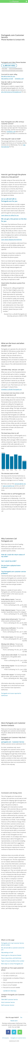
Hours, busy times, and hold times (11, 958)
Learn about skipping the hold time (11, 239)
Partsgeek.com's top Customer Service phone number (12, 944)
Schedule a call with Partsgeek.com (11, 389)
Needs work (13, 1021)
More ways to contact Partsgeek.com (12, 964)
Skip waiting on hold (7, 78)
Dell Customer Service (7, 1005)
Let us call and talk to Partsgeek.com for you (9, 200)
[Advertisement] (14, 106)
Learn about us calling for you (10, 215)
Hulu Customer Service (8, 1002)
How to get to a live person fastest (11, 955)
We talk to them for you (8, 76)
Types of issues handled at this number (12, 961)
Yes (21, 1017)
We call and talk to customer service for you (12, 949)
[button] (26, 1)
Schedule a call (19, 78)
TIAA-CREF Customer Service (9, 999)
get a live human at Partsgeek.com (11, 92)
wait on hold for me (8, 486)
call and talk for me (20, 484)
